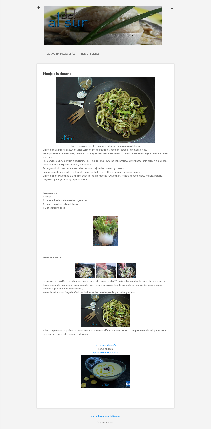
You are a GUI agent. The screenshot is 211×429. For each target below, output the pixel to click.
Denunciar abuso (105, 422)
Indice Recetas (89, 53)
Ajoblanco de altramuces (105, 352)
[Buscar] (172, 8)
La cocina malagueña (61, 53)
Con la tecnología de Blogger (105, 416)
